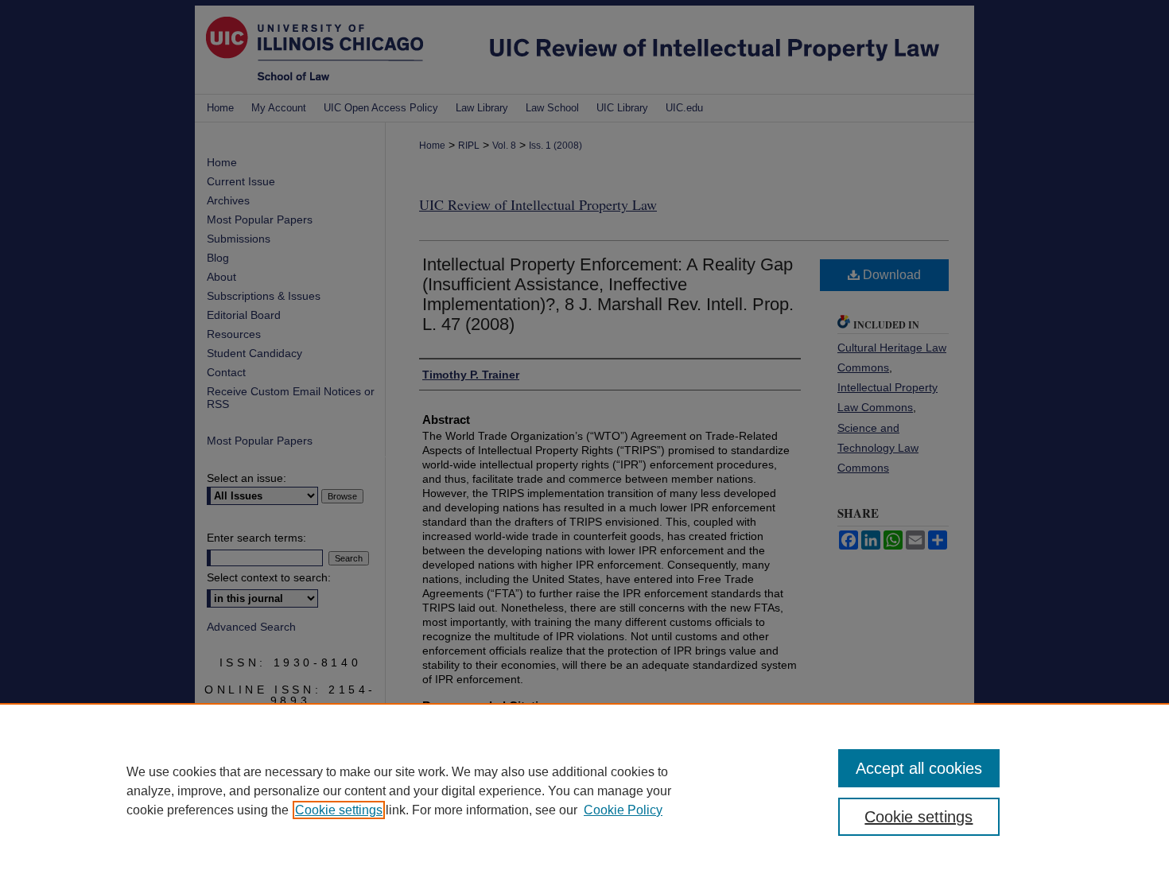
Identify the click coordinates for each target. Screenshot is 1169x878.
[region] (584, 790)
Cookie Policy (623, 810)
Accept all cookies (919, 768)
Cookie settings (339, 810)
